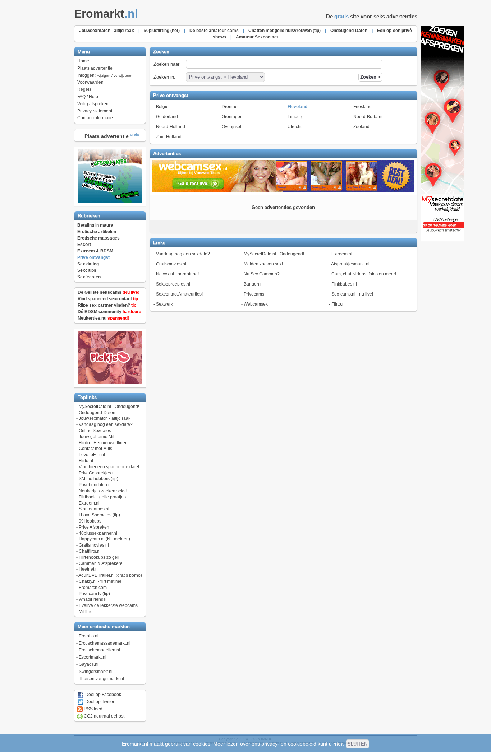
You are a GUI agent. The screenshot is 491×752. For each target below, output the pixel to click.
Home (83, 61)
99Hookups (90, 521)
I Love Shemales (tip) (99, 514)
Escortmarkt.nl (92, 657)
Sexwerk (164, 304)
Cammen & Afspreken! (100, 563)
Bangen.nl (254, 284)
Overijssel (231, 126)
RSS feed (92, 708)
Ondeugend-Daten (97, 412)
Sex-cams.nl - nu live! (352, 294)
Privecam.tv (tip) (94, 593)
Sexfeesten (89, 276)
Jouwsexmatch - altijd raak (104, 418)
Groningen (232, 116)
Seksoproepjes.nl (173, 284)
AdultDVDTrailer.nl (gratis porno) (110, 575)
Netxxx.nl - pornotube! (177, 274)
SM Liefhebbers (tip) (98, 478)
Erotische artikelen (96, 231)
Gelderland (167, 116)
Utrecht (295, 126)
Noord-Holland (170, 126)
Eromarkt (106, 13)
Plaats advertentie (95, 68)
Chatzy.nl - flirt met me (100, 581)
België (162, 106)
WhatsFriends (92, 599)
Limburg (296, 116)
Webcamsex (256, 304)
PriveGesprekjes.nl (97, 472)
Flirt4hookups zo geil (99, 557)
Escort (84, 244)
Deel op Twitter (99, 701)
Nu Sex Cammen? (262, 274)
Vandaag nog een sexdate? (106, 424)
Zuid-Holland (169, 136)
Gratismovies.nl (94, 545)
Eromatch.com (93, 587)
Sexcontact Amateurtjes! (179, 294)
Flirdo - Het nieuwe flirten (103, 442)
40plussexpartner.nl (98, 533)
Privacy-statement (94, 110)
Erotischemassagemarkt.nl (104, 643)
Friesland (362, 106)
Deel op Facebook (102, 694)
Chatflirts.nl (90, 551)
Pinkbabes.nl (344, 284)
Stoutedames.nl (94, 508)
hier (338, 744)
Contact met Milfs (95, 448)
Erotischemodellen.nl (99, 650)
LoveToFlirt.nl (92, 454)
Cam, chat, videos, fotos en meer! (363, 274)
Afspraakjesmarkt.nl (350, 263)
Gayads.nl (88, 664)
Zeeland (361, 126)
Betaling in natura (95, 225)
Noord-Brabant (367, 116)
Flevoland (297, 106)
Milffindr (86, 611)
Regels (84, 89)
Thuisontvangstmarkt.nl (101, 678)
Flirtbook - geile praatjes (102, 497)
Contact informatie (95, 117)
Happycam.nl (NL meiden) (104, 539)
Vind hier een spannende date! (109, 466)
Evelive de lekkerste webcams (108, 605)
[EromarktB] (442, 239)
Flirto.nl (86, 460)
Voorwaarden (90, 82)
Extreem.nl (89, 503)
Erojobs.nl (88, 636)
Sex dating (88, 263)
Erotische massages (98, 238)
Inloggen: (104, 75)
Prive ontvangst (93, 257)
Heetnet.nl (89, 569)
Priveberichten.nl (95, 484)
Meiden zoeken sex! (263, 263)
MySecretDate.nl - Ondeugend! (109, 406)
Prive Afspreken (94, 527)
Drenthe (230, 106)
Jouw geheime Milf (97, 436)
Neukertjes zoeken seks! (103, 490)
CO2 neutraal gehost (103, 716)
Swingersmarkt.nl (96, 671)
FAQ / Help (87, 96)
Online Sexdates (95, 430)
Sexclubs (86, 270)
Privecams (254, 294)
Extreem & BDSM (95, 251)
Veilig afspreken (93, 103)
